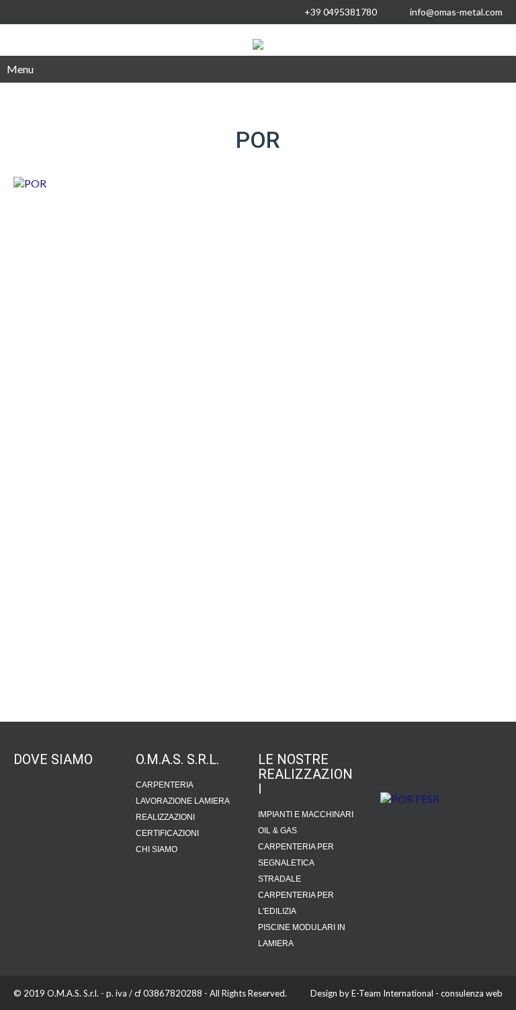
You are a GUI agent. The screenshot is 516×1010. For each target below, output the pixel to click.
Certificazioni (167, 833)
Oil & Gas (277, 830)
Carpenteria (165, 785)
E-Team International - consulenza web (427, 993)
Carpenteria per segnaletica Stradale (296, 863)
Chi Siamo (156, 849)
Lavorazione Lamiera (183, 801)
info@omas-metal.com (456, 11)
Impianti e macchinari (305, 814)
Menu (20, 68)
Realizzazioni (165, 817)
